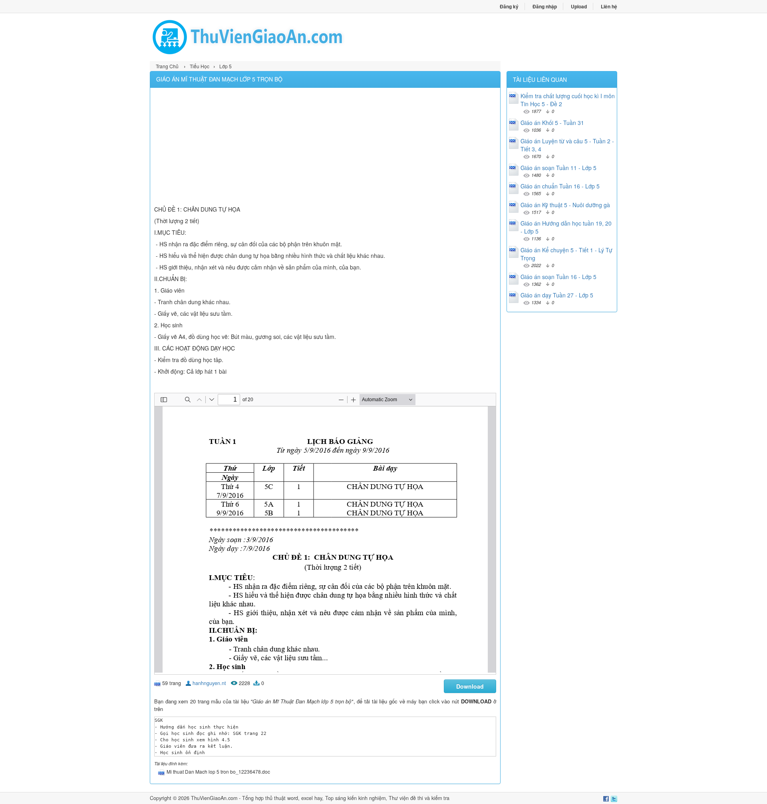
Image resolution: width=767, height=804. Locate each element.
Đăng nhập (545, 6)
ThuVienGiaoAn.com (214, 798)
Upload (579, 6)
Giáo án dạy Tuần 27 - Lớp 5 (557, 295)
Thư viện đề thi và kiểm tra (419, 798)
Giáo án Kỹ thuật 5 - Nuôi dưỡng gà (565, 205)
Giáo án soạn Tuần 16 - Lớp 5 (558, 277)
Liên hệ (609, 6)
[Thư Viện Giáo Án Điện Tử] (267, 37)
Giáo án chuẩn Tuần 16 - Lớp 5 (560, 186)
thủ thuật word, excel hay (293, 798)
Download (470, 686)
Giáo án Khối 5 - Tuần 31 (552, 123)
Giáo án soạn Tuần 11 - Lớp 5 (558, 168)
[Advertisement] (325, 148)
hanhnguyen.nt (209, 683)
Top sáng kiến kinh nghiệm (355, 798)
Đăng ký (509, 6)
